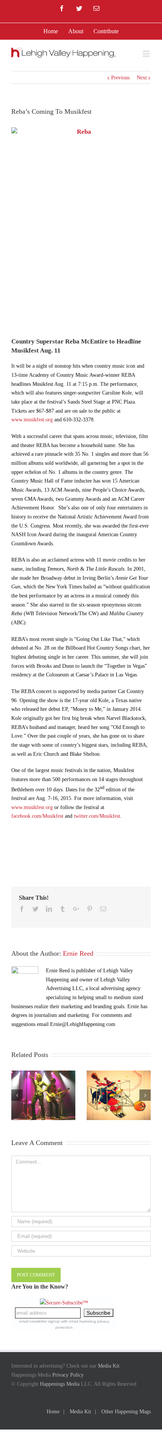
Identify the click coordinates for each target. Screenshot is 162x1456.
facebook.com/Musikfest (37, 816)
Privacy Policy (68, 1375)
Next (142, 77)
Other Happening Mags (126, 1411)
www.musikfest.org (32, 419)
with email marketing (78, 1321)
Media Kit (108, 1366)
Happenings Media (59, 1384)
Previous (120, 77)
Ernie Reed (78, 953)
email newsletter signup (39, 1321)
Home (53, 1411)
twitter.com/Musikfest (97, 816)
